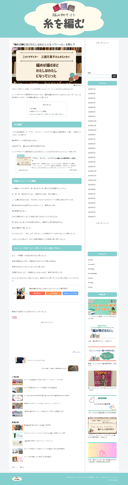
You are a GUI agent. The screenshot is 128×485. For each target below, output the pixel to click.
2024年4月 (92, 207)
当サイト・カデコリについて (104, 477)
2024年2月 (92, 217)
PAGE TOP (123, 469)
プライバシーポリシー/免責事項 (85, 477)
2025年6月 (92, 144)
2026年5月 (92, 98)
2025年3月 (92, 157)
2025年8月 (92, 135)
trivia (91, 278)
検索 (89, 73)
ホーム (115, 477)
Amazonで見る (53, 293)
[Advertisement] (47, 336)
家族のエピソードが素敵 (38, 111)
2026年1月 (92, 116)
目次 (44, 105)
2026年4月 (92, 103)
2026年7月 (92, 89)
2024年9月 (92, 185)
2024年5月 (92, 203)
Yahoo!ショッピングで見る (70, 293)
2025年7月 (92, 139)
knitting (91, 269)
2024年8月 (92, 189)
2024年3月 (92, 212)
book (15, 317)
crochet (91, 264)
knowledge (93, 273)
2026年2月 (92, 112)
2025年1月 (92, 166)
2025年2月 (92, 162)
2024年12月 (92, 171)
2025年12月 (92, 121)
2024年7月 (92, 194)
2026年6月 (92, 93)
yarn (90, 287)
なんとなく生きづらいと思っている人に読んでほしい (47, 114)
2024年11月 (92, 175)
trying (91, 283)
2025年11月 (92, 125)
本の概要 (33, 108)
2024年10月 (92, 180)
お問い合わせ (71, 477)
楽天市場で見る (37, 293)
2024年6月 (92, 198)
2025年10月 (92, 130)
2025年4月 (92, 153)
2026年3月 (92, 107)
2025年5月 (92, 148)
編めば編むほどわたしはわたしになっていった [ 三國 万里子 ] (48, 288)
